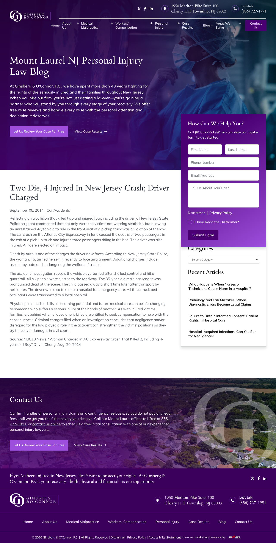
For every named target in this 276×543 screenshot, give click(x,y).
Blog (206, 25)
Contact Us (256, 25)
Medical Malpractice (89, 25)
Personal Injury (161, 25)
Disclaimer (196, 213)
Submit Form (203, 235)
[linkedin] (151, 8)
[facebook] (145, 9)
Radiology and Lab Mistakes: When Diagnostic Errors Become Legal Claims (220, 302)
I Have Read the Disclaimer (216, 222)
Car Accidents (58, 210)
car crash (24, 234)
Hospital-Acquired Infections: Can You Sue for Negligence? (222, 333)
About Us (66, 25)
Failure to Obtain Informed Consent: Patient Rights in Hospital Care (223, 318)
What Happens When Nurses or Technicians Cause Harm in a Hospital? (219, 286)
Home (55, 25)
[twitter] (139, 8)
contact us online (46, 424)
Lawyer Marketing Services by (204, 537)
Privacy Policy (220, 213)
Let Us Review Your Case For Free (39, 131)
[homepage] (30, 16)
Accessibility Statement (165, 537)
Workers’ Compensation (126, 25)
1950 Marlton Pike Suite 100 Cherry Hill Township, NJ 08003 (198, 8)
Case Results (187, 25)
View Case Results (88, 131)
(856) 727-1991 (208, 132)
